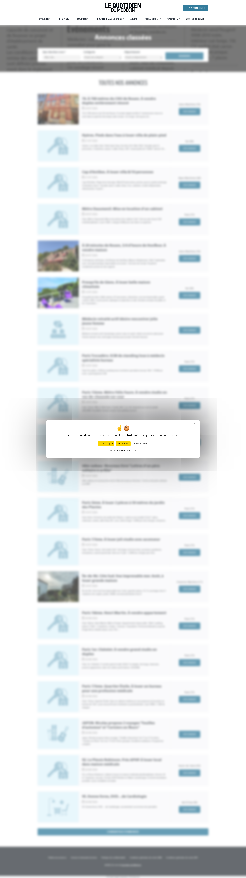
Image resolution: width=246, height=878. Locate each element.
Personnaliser (140, 443)
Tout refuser (123, 443)
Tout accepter (106, 443)
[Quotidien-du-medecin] (123, 4)
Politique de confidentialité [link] (123, 450)
